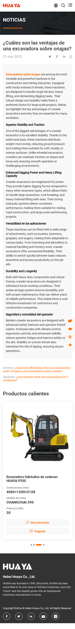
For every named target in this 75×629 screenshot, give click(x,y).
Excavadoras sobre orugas (23, 74)
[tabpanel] (37, 470)
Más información (37, 522)
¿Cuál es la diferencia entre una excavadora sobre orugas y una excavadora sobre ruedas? (36, 369)
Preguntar (37, 531)
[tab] (31, 545)
